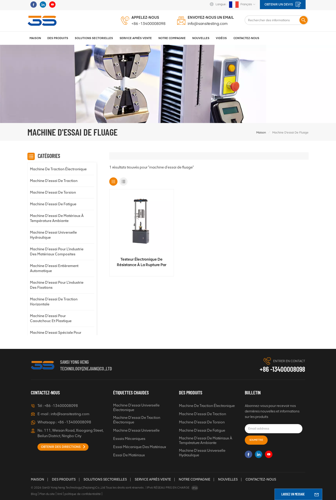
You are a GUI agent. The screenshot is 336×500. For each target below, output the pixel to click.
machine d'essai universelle (136, 430)
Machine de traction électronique (58, 169)
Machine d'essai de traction (53, 181)
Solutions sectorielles (94, 38)
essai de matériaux (129, 455)
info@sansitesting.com (208, 23)
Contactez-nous (246, 38)
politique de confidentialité (82, 494)
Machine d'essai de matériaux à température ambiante (57, 218)
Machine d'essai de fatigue (53, 204)
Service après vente (153, 479)
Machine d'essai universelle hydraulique (53, 235)
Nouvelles (200, 38)
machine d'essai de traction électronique (136, 419)
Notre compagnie (194, 479)
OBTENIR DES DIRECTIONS (61, 447)
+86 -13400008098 (148, 23)
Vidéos (221, 38)
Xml (59, 494)
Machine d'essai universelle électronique (136, 407)
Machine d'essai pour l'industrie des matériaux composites (56, 251)
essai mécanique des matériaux (139, 447)
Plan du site (47, 494)
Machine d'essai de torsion (53, 192)
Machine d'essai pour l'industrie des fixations (56, 285)
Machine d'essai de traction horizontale (53, 301)
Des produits (57, 38)
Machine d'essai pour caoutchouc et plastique (51, 318)
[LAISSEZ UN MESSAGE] (316, 494)
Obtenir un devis (279, 4)
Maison (35, 38)
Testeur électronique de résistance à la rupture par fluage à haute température (141, 262)
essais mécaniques (129, 438)
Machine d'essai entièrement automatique (54, 268)
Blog (34, 494)
